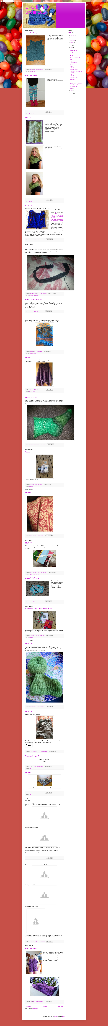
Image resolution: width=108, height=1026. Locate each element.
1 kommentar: (39, 351)
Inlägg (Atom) (35, 1008)
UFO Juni (28, 205)
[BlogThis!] (47, 69)
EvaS (30, 768)
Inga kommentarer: (39, 69)
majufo (36, 445)
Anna (30, 71)
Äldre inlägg (60, 1006)
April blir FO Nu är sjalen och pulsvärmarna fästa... (76, 84)
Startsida (45, 1006)
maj (71, 47)
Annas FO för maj (31, 75)
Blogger (63, 1016)
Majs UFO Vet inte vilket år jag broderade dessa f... (76, 81)
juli (71, 44)
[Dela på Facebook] (49, 69)
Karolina (34, 353)
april (71, 88)
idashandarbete (32, 295)
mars (71, 90)
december (72, 35)
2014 (70, 33)
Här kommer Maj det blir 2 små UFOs (38, 609)
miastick (33, 201)
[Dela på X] (48, 69)
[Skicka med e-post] (45, 69)
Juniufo (27, 247)
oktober (72, 38)
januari (71, 93)
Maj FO (33, 113)
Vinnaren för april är (32, 756)
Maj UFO (28, 543)
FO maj (28, 117)
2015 (70, 32)
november (72, 37)
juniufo (36, 295)
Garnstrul (31, 486)
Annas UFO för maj (32, 578)
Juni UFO (33, 71)
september (72, 40)
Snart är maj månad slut (33, 299)
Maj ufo (28, 492)
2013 (70, 96)
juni (71, 45)
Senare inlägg (28, 1006)
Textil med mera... (36, 574)
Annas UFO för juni (32, 33)
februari (72, 92)
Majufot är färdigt (31, 397)
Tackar (27, 452)
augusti (71, 42)
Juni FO (28, 317)
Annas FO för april (31, 948)
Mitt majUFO (29, 772)
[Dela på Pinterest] (51, 69)
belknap (56, 1016)
